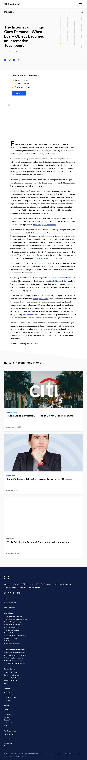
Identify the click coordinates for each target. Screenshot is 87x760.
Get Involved (8, 714)
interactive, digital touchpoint (44, 225)
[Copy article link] (19, 60)
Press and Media (9, 723)
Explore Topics (68, 12)
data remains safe (30, 315)
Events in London (9, 605)
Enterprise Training (10, 734)
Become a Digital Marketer (12, 678)
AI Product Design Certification (14, 661)
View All (7, 683)
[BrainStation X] (14, 593)
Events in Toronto (9, 608)
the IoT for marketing (59, 281)
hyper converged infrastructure (46, 329)
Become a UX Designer (11, 672)
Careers (6, 712)
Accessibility (79, 754)
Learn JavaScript (9, 695)
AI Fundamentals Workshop (13, 616)
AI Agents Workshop (11, 638)
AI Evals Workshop (10, 633)
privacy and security (41, 299)
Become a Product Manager (13, 675)
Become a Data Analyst (11, 680)
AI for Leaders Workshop (12, 627)
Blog (5, 725)
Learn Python (8, 692)
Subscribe (19, 93)
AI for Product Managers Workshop (15, 619)
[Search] (82, 12)
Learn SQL (7, 700)
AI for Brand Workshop (11, 630)
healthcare (41, 258)
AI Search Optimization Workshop (15, 635)
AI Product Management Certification (15, 655)
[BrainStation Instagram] (18, 593)
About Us (7, 709)
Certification (8, 743)
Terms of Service (69, 754)
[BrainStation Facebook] (9, 593)
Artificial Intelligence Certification (14, 652)
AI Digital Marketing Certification (14, 663)
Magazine (7, 717)
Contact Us (7, 720)
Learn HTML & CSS (10, 697)
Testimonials (8, 746)
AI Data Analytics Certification (13, 658)
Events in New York (10, 602)
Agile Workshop (9, 641)
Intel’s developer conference (23, 191)
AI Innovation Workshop (12, 644)
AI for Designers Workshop (13, 625)
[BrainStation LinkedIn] (5, 593)
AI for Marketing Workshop (12, 622)
